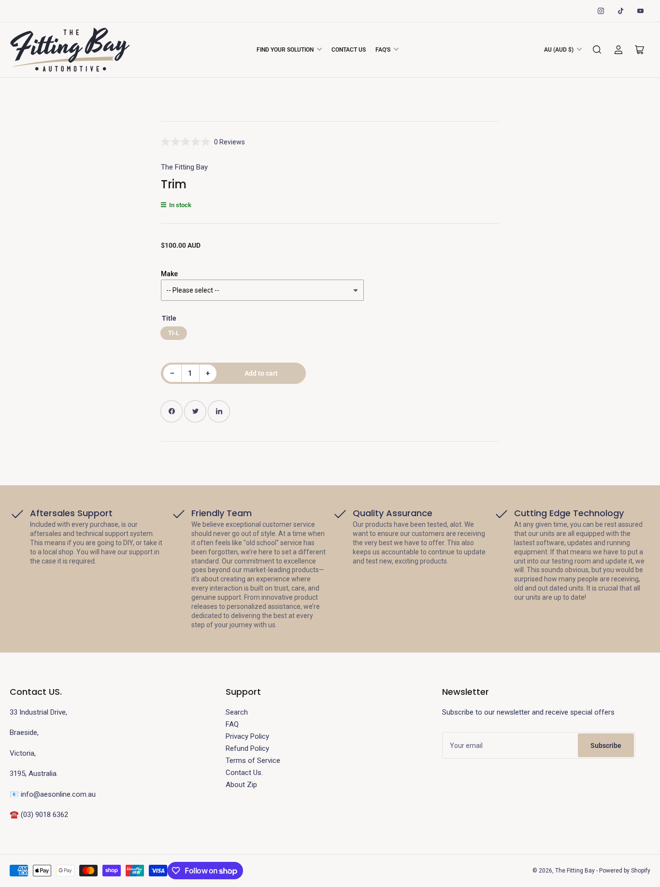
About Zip (241, 784)
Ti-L (173, 333)
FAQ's (382, 49)
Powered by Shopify (624, 870)
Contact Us (348, 49)
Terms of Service (253, 760)
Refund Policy (247, 748)
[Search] (597, 49)
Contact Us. (244, 772)
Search (237, 712)
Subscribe (605, 745)
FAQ (232, 724)
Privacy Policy (247, 736)
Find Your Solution (285, 49)
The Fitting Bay (184, 167)
